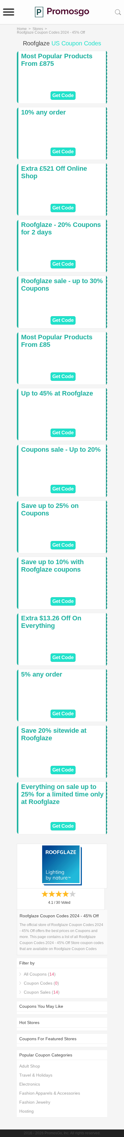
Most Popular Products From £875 (56, 59)
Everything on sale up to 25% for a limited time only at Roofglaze (62, 794)
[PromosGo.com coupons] (62, 12)
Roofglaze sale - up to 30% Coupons (62, 284)
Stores (38, 29)
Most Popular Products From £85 (56, 340)
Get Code (63, 95)
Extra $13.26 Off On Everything (51, 621)
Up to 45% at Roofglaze (57, 393)
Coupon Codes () (41, 983)
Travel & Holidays (35, 1075)
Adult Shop (29, 1066)
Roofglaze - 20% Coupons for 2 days (61, 228)
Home (22, 29)
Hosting (26, 1111)
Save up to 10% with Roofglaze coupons (52, 565)
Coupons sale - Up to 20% (61, 449)
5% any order (41, 674)
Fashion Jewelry (34, 1102)
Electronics (29, 1084)
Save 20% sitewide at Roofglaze (53, 734)
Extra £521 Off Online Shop (54, 172)
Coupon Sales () (42, 992)
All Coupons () (40, 974)
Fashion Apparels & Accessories (49, 1093)
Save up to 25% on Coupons (50, 509)
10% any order (43, 112)
